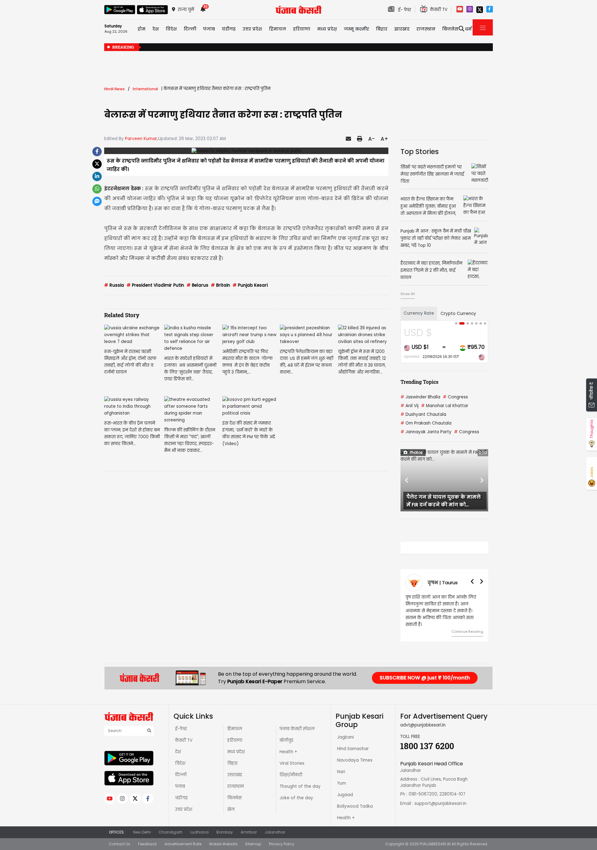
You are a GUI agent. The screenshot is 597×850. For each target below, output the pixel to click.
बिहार (381, 29)
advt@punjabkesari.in (423, 725)
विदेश (180, 763)
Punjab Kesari (250, 285)
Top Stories (419, 152)
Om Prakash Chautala (425, 423)
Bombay (224, 832)
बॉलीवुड (287, 740)
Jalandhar (275, 832)
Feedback (147, 844)
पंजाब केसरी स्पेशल (297, 729)
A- (371, 139)
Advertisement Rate (182, 844)
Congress (455, 397)
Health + (288, 752)
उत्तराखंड (234, 775)
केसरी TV (183, 740)
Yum (341, 783)
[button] (407, 480)
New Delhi (142, 832)
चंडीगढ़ (181, 798)
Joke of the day (296, 798)
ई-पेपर (181, 729)
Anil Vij (409, 406)
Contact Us (119, 844)
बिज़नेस (234, 798)
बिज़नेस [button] (450, 29)
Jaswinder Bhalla (420, 397)
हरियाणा (234, 740)
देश (178, 752)
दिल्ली (190, 29)
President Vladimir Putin (155, 285)
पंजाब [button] (209, 29)
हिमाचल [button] (277, 29)
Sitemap (253, 844)
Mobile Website (223, 844)
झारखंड (402, 29)
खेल (231, 809)
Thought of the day (300, 786)
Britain (220, 285)
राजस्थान (235, 786)
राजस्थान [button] (425, 29)
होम (141, 29)
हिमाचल (234, 729)
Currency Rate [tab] (419, 313)
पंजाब (180, 786)
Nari (341, 772)
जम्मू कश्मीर (356, 29)
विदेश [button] (171, 29)
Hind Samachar (353, 749)
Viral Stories (292, 763)
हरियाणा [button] (301, 29)
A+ (384, 139)
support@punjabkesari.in (440, 803)
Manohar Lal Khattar (444, 406)
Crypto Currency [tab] (458, 314)
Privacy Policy (281, 844)
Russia (114, 285)
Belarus (197, 285)
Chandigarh (171, 832)
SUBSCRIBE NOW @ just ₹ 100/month (425, 677)
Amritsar (249, 832)
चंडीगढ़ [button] (229, 29)
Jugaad (345, 795)
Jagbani (345, 737)
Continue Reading (467, 631)
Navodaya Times (355, 760)
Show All (407, 293)
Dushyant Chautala (423, 414)
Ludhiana (199, 832)
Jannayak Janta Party (425, 432)
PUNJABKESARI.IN (435, 844)
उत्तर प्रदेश (252, 29)
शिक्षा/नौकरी (291, 775)
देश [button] (155, 29)
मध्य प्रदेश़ (327, 29)
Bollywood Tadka (355, 806)
